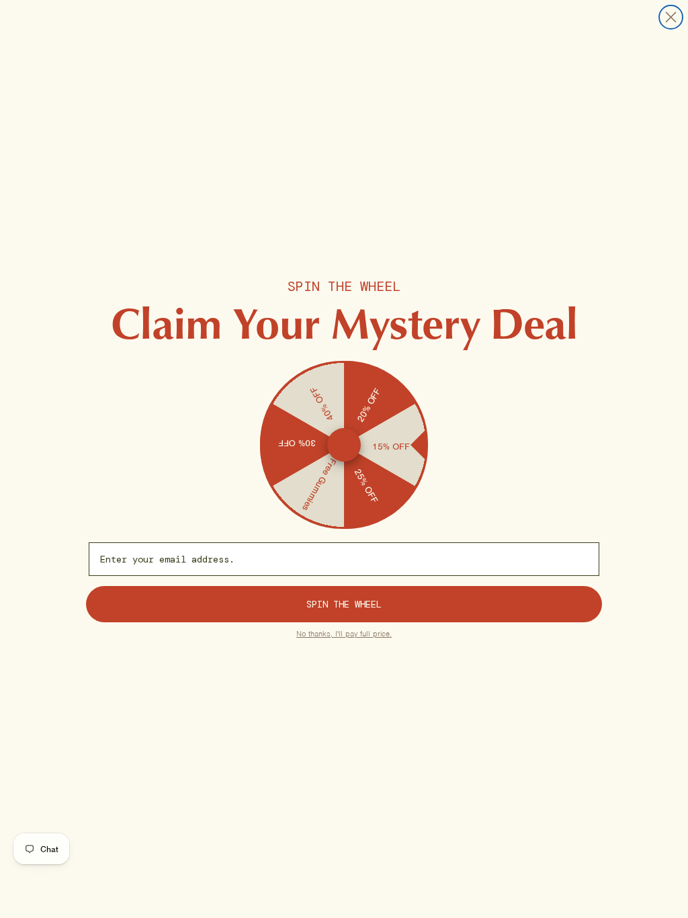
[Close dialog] (671, 17)
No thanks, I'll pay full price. (344, 633)
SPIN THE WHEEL (344, 604)
